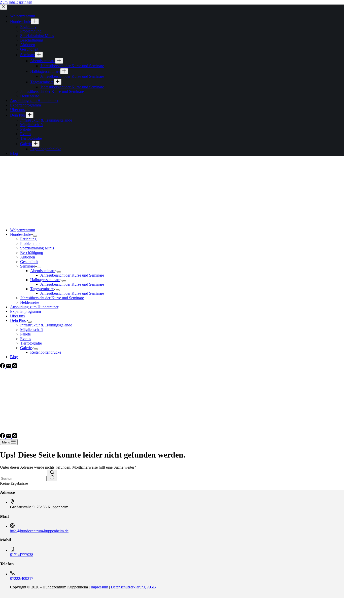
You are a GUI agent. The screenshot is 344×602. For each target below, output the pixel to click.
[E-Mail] (9, 367)
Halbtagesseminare (45, 280)
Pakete (25, 334)
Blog (14, 357)
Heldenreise (29, 302)
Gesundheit (29, 261)
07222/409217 (21, 578)
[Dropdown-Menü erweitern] (35, 236)
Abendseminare (42, 271)
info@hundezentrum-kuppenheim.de (39, 531)
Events (25, 338)
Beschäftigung (31, 252)
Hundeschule (20, 234)
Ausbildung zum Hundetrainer (34, 307)
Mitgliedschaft (31, 329)
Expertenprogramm (25, 311)
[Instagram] (14, 367)
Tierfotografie (31, 343)
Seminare (27, 266)
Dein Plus (18, 320)
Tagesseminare (42, 289)
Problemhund (31, 243)
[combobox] (23, 478)
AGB (151, 587)
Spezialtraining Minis (37, 248)
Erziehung (28, 239)
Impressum (99, 587)
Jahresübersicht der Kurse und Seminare (72, 275)
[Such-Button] (52, 475)
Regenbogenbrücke (45, 352)
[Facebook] (3, 367)
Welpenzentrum (22, 230)
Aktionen (27, 257)
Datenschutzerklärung (128, 587)
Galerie (26, 348)
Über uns (17, 316)
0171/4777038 (21, 554)
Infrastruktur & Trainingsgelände (46, 325)
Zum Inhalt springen (16, 2)
